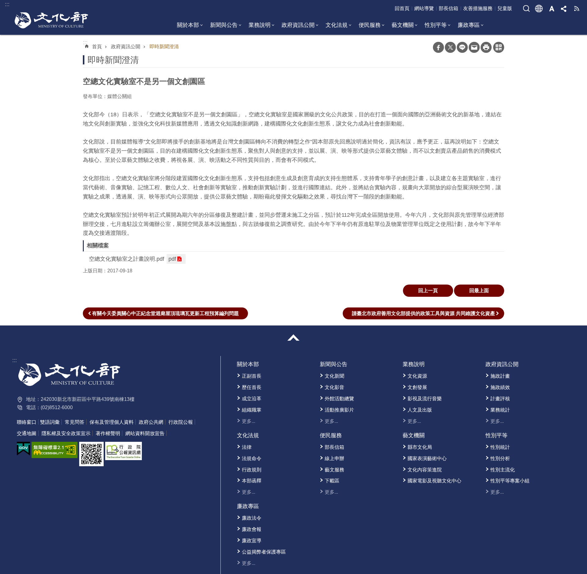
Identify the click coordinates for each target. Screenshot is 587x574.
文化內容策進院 (425, 469)
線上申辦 (334, 458)
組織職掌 (251, 409)
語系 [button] (539, 8)
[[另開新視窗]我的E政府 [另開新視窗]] (23, 449)
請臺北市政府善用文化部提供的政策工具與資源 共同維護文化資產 (423, 313)
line (462, 47)
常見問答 (74, 422)
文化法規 (337, 25)
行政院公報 (180, 422)
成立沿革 (251, 398)
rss (576, 8)
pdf (172, 259)
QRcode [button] (498, 47)
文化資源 (417, 376)
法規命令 (251, 458)
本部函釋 (251, 480)
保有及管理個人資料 (112, 422)
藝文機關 (403, 25)
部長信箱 (448, 8)
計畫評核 (500, 398)
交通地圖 (26, 433)
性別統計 (500, 447)
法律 (247, 447)
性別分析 (500, 458)
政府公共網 (151, 422)
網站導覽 (424, 8)
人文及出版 (420, 409)
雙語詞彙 (50, 422)
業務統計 (500, 409)
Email (474, 47)
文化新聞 (334, 376)
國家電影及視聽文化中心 (434, 480)
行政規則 (251, 469)
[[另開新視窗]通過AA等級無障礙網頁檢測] (54, 450)
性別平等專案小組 (510, 480)
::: (14, 360)
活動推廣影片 (339, 409)
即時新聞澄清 (164, 46)
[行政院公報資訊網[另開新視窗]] (123, 451)
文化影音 (334, 387)
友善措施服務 (478, 8)
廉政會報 (251, 529)
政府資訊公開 (298, 25)
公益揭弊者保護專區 (264, 551)
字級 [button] (551, 8)
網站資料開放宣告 (144, 433)
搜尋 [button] (526, 8)
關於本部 (188, 25)
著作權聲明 (108, 433)
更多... (248, 421)
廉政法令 (251, 518)
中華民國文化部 (51, 20)
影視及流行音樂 (425, 398)
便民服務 (370, 25)
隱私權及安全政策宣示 (66, 433)
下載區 (332, 480)
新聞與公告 (224, 25)
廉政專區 (469, 25)
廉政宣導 (251, 540)
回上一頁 (428, 290)
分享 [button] (564, 8)
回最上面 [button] (479, 290)
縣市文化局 (420, 447)
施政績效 (500, 387)
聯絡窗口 (26, 422)
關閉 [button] (293, 337)
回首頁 (402, 8)
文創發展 (417, 387)
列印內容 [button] (486, 47)
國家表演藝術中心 (427, 458)
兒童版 (504, 8)
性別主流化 (502, 469)
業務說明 (260, 25)
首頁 (97, 46)
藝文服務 (334, 469)
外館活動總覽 (339, 398)
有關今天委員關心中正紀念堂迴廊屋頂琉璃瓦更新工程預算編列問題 (165, 313)
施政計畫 (500, 376)
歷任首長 (251, 387)
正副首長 (251, 376)
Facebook (438, 47)
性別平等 (436, 25)
